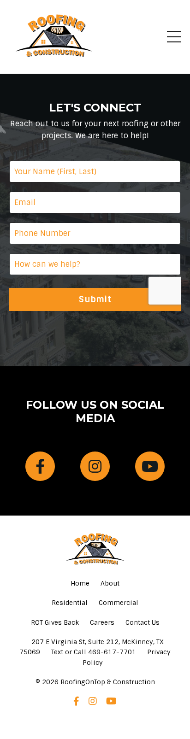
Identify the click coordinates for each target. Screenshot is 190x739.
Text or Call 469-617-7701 (93, 652)
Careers (102, 622)
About (110, 583)
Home (80, 583)
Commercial (118, 602)
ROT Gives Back (55, 622)
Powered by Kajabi (95, 715)
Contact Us (142, 622)
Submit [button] (95, 299)
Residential (70, 602)
